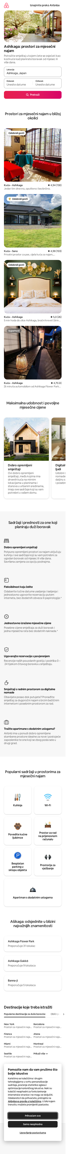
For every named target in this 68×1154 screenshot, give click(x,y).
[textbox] (18, 85)
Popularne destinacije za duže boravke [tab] (24, 1014)
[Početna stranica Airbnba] (6, 5)
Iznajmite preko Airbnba (45, 5)
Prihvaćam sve (33, 1115)
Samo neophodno (33, 1124)
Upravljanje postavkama (33, 1132)
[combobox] (33, 73)
